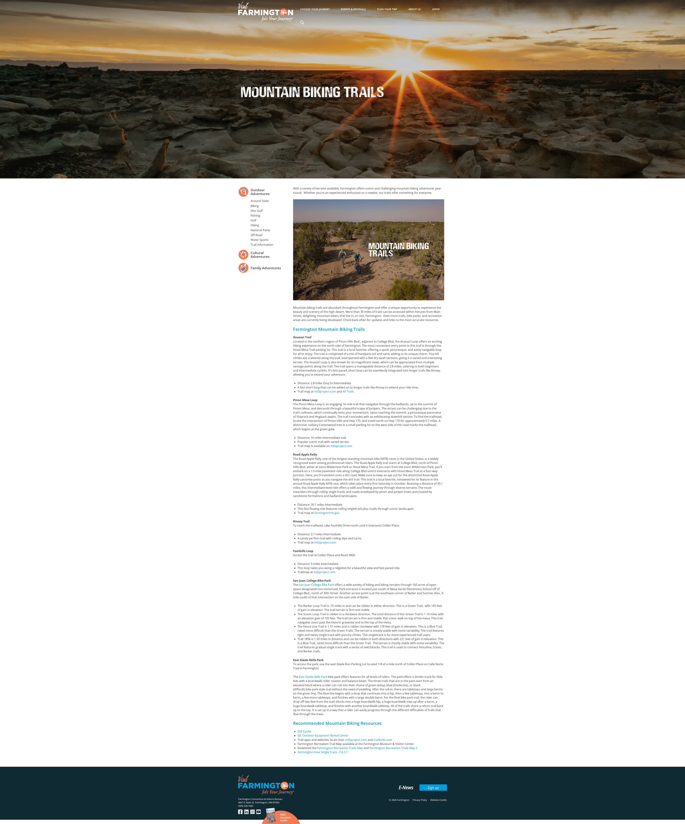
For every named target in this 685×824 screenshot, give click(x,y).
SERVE (436, 9)
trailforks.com (383, 740)
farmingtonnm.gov (326, 513)
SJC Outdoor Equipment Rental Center (323, 735)
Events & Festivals (353, 9)
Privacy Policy (420, 800)
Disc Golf (257, 211)
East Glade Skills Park (313, 677)
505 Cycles (304, 731)
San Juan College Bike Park (316, 585)
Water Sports (259, 240)
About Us (415, 9)
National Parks (260, 230)
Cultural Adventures (260, 254)
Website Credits (438, 800)
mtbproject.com (325, 391)
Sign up (433, 787)
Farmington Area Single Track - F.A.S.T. (323, 752)
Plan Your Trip (387, 9)
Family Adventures (266, 268)
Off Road (256, 235)
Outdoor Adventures (260, 192)
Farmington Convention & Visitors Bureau (260, 799)
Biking (255, 206)
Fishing (255, 216)
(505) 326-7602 (245, 805)
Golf (253, 220)
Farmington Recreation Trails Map (340, 748)
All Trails (348, 391)
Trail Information (262, 245)
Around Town (260, 201)
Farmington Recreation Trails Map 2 (393, 748)
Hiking (255, 225)
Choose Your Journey (315, 9)
